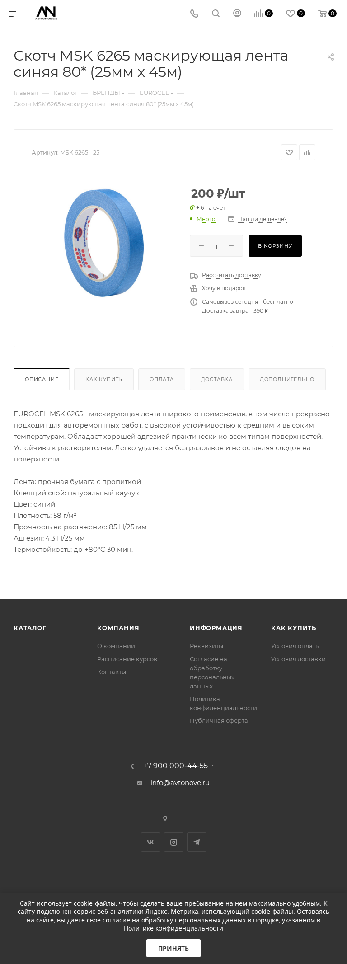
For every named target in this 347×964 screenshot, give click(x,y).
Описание (41, 379)
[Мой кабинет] (237, 14)
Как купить (103, 379)
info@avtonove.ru (180, 782)
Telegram (196, 842)
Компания (118, 627)
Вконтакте (150, 842)
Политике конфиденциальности (173, 928)
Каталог (30, 627)
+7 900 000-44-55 (175, 766)
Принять (173, 948)
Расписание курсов (127, 659)
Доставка (217, 379)
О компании (116, 645)
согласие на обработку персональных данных (174, 920)
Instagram (173, 842)
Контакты (111, 671)
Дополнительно (287, 379)
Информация (216, 627)
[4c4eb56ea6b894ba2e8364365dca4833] (104, 243)
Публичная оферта (219, 720)
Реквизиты (206, 645)
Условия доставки (298, 659)
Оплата (162, 379)
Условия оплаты (295, 645)
